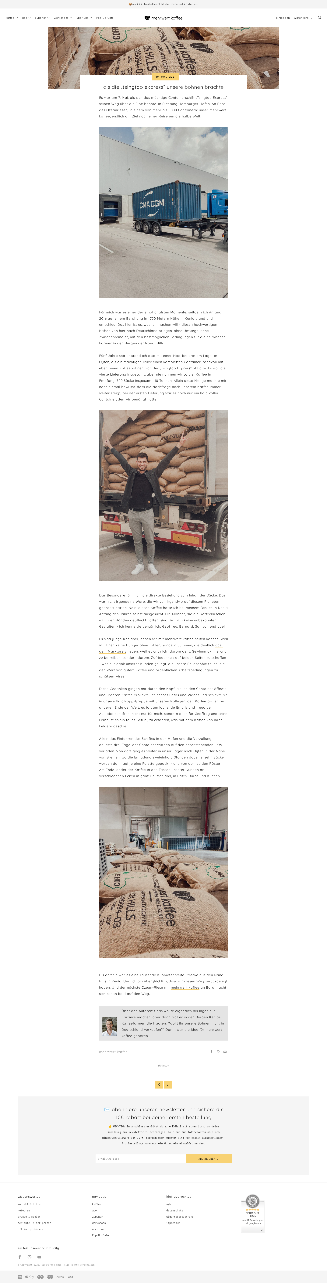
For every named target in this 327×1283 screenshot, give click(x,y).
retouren (24, 1210)
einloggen (283, 17)
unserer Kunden (185, 770)
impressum (173, 1222)
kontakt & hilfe (29, 1204)
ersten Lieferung (150, 393)
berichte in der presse (34, 1222)
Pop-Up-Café (105, 17)
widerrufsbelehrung (180, 1216)
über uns (82, 17)
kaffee (10, 17)
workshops (61, 17)
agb (168, 1204)
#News (163, 1066)
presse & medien (29, 1216)
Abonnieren (207, 1158)
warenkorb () (304, 17)
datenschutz (174, 1210)
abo (24, 17)
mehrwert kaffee (185, 987)
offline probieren (31, 1229)
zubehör (40, 17)
